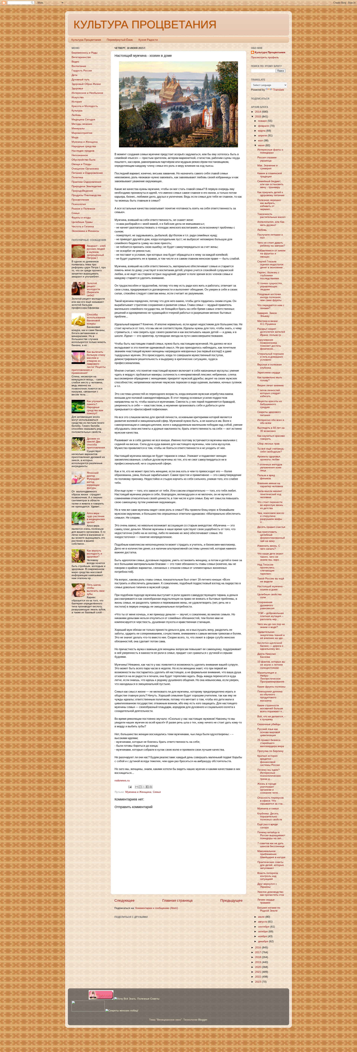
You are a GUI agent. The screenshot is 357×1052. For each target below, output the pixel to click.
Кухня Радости (148, 39)
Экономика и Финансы (85, 231)
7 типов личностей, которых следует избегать (269, 393)
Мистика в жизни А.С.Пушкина (267, 322)
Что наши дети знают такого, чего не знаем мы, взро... (270, 556)
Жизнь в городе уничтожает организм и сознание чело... (268, 788)
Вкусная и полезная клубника (269, 366)
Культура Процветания (86, 39)
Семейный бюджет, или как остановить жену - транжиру (270, 184)
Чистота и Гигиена (83, 226)
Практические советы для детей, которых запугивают (270, 865)
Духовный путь (80, 79)
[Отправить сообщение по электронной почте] (130, 786)
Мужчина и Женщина (138, 792)
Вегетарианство (81, 57)
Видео (75, 61)
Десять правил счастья (271, 527)
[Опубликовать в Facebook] (147, 787)
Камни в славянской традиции (269, 175)
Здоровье (77, 88)
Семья (157, 792)
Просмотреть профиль (265, 57)
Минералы (78, 128)
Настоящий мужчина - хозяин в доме (270, 588)
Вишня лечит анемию (270, 385)
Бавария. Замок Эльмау (267, 314)
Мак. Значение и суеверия (267, 167)
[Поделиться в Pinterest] (151, 787)
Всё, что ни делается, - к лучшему (271, 718)
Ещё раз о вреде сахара (267, 826)
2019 (258, 962)
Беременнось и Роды (84, 52)
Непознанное (80, 155)
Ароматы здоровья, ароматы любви (269, 458)
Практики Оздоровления (86, 181)
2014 (258, 111)
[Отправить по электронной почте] (137, 787)
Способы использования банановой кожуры (96, 319)
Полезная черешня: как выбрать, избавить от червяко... (269, 205)
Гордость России (82, 70)
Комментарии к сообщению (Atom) (156, 908)
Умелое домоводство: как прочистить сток (270, 893)
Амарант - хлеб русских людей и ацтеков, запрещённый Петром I (96, 251)
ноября (263, 936)
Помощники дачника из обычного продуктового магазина (269, 696)
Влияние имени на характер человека (270, 485)
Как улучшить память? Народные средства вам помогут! (95, 407)
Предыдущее (231, 900)
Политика (77, 177)
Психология (79, 204)
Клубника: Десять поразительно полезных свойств (269, 816)
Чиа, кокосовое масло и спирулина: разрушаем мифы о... (270, 518)
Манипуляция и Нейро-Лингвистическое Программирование (270, 677)
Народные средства (84, 146)
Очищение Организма (85, 168)
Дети (74, 75)
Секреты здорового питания (269, 413)
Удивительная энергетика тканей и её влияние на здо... (271, 635)
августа (263, 921)
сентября (264, 926)
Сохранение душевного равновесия (265, 605)
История (77, 101)
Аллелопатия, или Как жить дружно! (270, 223)
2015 (258, 116)
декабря (263, 941)
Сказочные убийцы (268, 724)
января (263, 120)
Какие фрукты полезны (271, 686)
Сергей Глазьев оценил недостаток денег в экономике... (271, 264)
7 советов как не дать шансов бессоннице (270, 845)
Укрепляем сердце (268, 372)
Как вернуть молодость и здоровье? (94, 553)
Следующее (124, 900)
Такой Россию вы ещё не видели (270, 580)
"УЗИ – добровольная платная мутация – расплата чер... (270, 616)
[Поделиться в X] (144, 787)
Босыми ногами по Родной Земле (268, 909)
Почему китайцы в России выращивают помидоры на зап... (271, 835)
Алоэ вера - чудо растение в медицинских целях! (96, 518)
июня (261, 145)
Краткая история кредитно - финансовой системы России (268, 760)
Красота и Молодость (85, 106)
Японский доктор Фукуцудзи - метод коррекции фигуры (94, 480)
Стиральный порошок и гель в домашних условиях (270, 356)
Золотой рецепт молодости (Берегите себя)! (93, 289)
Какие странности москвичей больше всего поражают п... (270, 708)
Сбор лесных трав (268, 443)
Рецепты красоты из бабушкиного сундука (269, 404)
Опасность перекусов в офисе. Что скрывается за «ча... (271, 800)
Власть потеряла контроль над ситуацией (267, 876)
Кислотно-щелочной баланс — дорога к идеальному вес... (270, 646)
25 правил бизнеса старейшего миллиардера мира (270, 743)
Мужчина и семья (268, 808)
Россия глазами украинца (266, 159)
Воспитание (79, 66)
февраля (264, 125)
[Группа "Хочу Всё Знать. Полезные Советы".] (136, 998)
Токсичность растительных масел (271, 215)
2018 (258, 957)
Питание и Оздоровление (87, 173)
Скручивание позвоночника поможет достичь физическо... (269, 344)
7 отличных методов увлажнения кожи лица (269, 467)
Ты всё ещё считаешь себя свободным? (270, 450)
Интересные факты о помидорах (270, 151)
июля (261, 916)
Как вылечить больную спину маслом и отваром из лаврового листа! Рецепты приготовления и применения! (89, 362)
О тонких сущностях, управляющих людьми (270, 286)
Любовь (76, 115)
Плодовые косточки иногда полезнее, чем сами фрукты (269, 297)
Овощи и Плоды (81, 164)
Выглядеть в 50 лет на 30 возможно (270, 429)
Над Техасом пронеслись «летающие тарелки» (265, 569)
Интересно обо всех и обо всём (270, 421)
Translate (278, 89)
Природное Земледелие (86, 186)
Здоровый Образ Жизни (86, 84)
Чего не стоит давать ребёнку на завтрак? (271, 244)
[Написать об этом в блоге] (140, 787)
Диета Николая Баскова (266, 655)
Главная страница (177, 900)
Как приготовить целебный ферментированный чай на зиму (271, 536)
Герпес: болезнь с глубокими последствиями (268, 275)
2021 (258, 972)
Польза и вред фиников (266, 477)
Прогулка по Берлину (270, 751)
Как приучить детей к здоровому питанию (270, 194)
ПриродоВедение (82, 190)
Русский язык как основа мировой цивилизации (268, 732)
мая (261, 140)
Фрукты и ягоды (81, 217)
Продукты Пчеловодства (86, 195)
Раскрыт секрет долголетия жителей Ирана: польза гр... (271, 331)
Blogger (202, 1019)
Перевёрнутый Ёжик (120, 39)
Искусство (78, 97)
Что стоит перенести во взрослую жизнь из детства (270, 505)
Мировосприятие (82, 133)
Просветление (80, 199)
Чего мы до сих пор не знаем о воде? (271, 626)
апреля (263, 135)
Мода (75, 137)
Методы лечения (82, 124)
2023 (258, 981)
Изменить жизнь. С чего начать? (268, 547)
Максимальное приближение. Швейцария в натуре (271, 854)
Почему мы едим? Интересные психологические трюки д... (269, 774)
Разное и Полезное (83, 208)
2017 (258, 952)
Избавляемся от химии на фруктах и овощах (271, 253)
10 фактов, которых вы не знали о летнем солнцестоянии (271, 664)
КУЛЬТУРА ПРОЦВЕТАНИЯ (144, 24)
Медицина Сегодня (83, 119)
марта (262, 130)
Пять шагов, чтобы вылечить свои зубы (95, 589)
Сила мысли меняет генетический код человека (269, 494)
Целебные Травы (82, 222)
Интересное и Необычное (87, 93)
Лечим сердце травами (266, 901)
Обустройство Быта (83, 159)
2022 (258, 976)
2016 (258, 947)
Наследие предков (83, 150)
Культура (77, 110)
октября (263, 931)
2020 (258, 967)
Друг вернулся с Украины (267, 885)
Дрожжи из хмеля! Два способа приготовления (96, 443)
